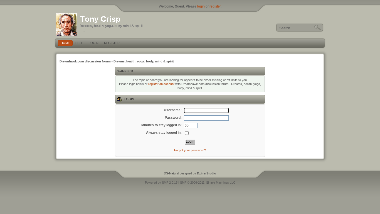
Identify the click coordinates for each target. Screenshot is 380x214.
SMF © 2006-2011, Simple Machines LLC (207, 182)
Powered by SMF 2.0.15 (161, 182)
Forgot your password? (190, 150)
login (201, 6)
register (215, 6)
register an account (161, 84)
